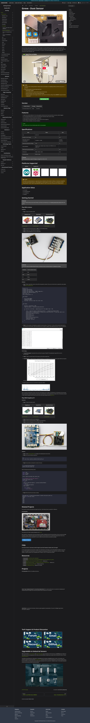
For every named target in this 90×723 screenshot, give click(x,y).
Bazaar (47, 711)
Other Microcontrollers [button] (5, 74)
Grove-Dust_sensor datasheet (33, 558)
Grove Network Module (6, 54)
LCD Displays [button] (3, 67)
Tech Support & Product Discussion (74, 25)
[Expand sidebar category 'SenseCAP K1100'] (13, 83)
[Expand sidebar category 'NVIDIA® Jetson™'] (13, 97)
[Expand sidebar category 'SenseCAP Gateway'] (13, 82)
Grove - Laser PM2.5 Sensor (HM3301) (7, 28)
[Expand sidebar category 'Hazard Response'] (13, 140)
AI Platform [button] (74, 2)
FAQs (69, 21)
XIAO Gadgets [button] (3, 64)
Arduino (2, 161)
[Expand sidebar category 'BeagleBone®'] (13, 101)
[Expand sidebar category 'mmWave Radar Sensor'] (13, 61)
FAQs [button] (24, 2)
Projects (70, 24)
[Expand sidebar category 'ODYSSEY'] (13, 102)
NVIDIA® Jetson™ (4, 97)
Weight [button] (3, 52)
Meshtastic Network (4, 78)
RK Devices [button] (3, 94)
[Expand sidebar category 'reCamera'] (13, 104)
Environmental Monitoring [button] (5, 138)
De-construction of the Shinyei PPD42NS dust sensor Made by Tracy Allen (41, 559)
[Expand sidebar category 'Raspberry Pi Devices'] (13, 96)
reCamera (2, 104)
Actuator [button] (2, 111)
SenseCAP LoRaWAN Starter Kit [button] (6, 85)
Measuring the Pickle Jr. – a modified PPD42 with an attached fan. (37, 562)
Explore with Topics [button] (18, 2)
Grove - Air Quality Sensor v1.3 (7, 32)
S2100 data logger (39, 653)
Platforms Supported (72, 13)
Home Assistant (4, 146)
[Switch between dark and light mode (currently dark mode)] (80, 3)
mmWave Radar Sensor (5, 60)
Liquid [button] (3, 49)
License (2, 172)
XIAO (2, 62)
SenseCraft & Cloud (7, 117)
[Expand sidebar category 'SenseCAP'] (13, 57)
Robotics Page (7, 108)
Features (70, 10)
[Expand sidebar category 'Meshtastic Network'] (13, 78)
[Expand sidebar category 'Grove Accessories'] (13, 56)
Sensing (7, 10)
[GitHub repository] (79, 3)
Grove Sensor (4, 14)
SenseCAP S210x (38, 659)
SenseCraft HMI (4, 126)
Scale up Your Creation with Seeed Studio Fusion (7, 157)
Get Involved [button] (29, 2)
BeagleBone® (3, 101)
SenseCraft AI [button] (3, 119)
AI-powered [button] (4, 17)
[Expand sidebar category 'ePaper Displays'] (13, 66)
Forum (47, 715)
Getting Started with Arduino (56, 202)
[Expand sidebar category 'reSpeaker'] (13, 71)
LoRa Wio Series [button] (4, 80)
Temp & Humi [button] (4, 19)
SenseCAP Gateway (4, 81)
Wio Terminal (3, 69)
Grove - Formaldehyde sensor (6, 35)
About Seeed (3, 171)
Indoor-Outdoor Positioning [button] (6, 141)
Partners (31, 714)
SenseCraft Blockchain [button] (5, 127)
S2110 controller (32, 653)
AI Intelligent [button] (3, 135)
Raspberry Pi (3, 163)
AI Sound (2, 133)
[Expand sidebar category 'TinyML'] (13, 147)
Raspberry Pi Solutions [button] (5, 86)
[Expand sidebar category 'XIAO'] (13, 62)
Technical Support (49, 717)
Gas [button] (2, 37)
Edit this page (25, 689)
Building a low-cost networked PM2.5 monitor (34, 561)
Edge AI (2, 151)
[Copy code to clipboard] (65, 288)
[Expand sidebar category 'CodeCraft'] (13, 121)
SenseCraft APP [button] (3, 122)
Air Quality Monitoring (30, 565)
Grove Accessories (5, 55)
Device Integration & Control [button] (6, 136)
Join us (62, 712)
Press (62, 715)
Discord (31, 711)
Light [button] (3, 42)
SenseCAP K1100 (4, 83)
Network (7, 76)
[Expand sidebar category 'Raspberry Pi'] (13, 163)
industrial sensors (25, 656)
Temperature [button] (4, 20)
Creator (40, 0)
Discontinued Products (7, 167)
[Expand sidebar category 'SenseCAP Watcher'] (13, 59)
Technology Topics (7, 144)
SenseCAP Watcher (4, 59)
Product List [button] (3, 169)
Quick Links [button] (11, 2)
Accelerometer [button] (4, 40)
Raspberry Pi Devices (4, 96)
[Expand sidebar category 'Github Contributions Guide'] (13, 155)
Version (70, 9)
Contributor (46, 0)
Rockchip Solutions (4, 88)
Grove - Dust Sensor (6, 30)
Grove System (43, 125)
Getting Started (7, 5)
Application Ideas (71, 14)
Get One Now (24, 226)
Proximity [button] (3, 24)
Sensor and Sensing (18, 712)
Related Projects (71, 20)
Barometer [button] (4, 38)
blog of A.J (52, 395)
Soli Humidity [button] (4, 22)
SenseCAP (2, 57)
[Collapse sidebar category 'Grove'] (13, 12)
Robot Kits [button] (3, 110)
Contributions (7, 153)
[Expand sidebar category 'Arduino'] (13, 162)
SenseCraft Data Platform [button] (5, 124)
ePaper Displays (4, 65)
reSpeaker (3, 70)
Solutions (6, 129)
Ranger (42, 0)
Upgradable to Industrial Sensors (73, 27)
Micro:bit (2, 165)
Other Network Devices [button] (5, 90)
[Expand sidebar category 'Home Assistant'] (13, 146)
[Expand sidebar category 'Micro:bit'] (13, 165)
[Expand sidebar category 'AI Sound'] (13, 133)
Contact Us (63, 714)
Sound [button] (3, 45)
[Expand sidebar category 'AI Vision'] (13, 132)
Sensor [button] (2, 113)
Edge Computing (7, 92)
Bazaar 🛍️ (69, 2)
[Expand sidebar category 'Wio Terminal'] (13, 69)
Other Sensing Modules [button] (5, 72)
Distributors (32, 715)
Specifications (71, 12)
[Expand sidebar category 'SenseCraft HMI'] (13, 126)
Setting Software (31, 453)
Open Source (3, 149)
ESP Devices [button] (3, 99)
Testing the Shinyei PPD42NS (31, 563)
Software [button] (2, 115)
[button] (64, 2)
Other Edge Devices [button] (4, 106)
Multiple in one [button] (4, 15)
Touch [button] (3, 47)
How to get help (48, 712)
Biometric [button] (3, 44)
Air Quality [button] (4, 26)
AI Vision (2, 131)
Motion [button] (3, 50)
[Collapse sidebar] (7, 706)
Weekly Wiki (7, 8)
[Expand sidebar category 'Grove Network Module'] (13, 54)
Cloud (16, 717)
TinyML (2, 147)
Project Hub (32, 712)
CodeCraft (3, 121)
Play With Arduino (72, 17)
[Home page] (23, 5)
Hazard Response (4, 140)
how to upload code (29, 285)
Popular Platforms (7, 159)
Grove (2, 12)
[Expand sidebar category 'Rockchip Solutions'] (13, 88)
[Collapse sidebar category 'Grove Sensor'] (13, 14)
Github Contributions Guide (6, 155)
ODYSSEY (2, 102)
